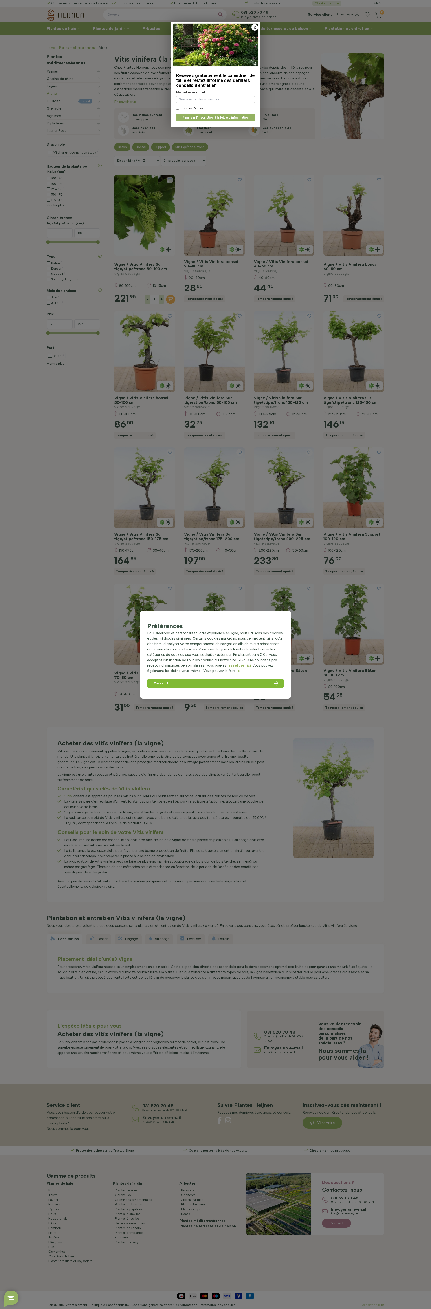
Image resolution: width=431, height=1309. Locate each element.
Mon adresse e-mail (190, 92)
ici (238, 671)
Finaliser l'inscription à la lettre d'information (216, 117)
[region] (215, 655)
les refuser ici (239, 665)
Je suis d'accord (193, 108)
